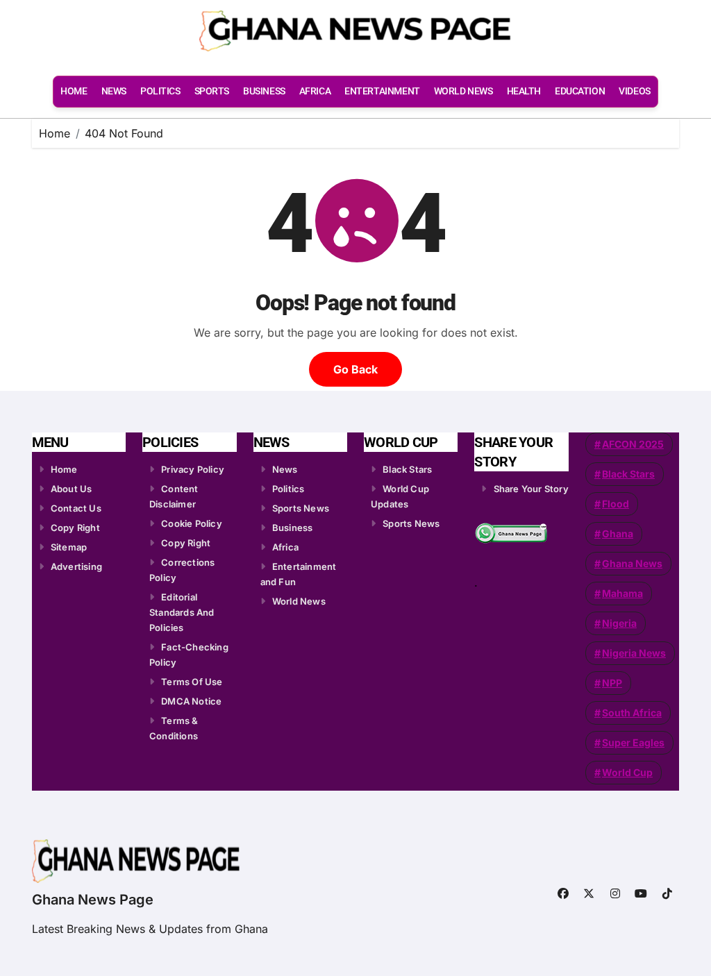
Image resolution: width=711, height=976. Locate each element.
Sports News (300, 508)
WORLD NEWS (463, 90)
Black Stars (407, 469)
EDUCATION (580, 90)
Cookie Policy (191, 523)
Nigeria (619, 623)
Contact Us (76, 508)
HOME (73, 90)
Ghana (617, 533)
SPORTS (211, 90)
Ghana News (632, 563)
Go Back (355, 369)
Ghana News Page (92, 899)
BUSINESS (264, 90)
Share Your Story (531, 488)
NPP (612, 683)
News (285, 469)
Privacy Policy (192, 469)
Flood (615, 504)
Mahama (622, 593)
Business (292, 527)
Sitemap (69, 547)
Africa (285, 547)
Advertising (76, 566)
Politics (288, 488)
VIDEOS (634, 90)
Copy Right (75, 527)
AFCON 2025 (633, 444)
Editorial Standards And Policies (182, 612)
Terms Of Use (191, 681)
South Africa (632, 712)
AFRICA (315, 90)
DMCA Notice (191, 701)
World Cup (627, 772)
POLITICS (160, 90)
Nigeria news (634, 653)
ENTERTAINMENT (382, 90)
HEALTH (524, 90)
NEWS (113, 90)
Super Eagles (633, 742)
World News (299, 601)
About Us (71, 488)
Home (64, 469)
